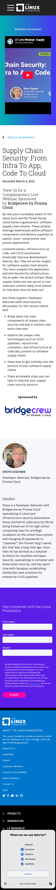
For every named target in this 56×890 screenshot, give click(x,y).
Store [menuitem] (5, 789)
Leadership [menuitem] (8, 754)
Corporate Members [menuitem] (12, 766)
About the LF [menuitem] (9, 748)
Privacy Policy (34, 683)
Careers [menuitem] (6, 760)
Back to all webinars (21, 137)
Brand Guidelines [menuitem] (10, 778)
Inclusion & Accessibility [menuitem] (14, 772)
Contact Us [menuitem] (8, 784)
